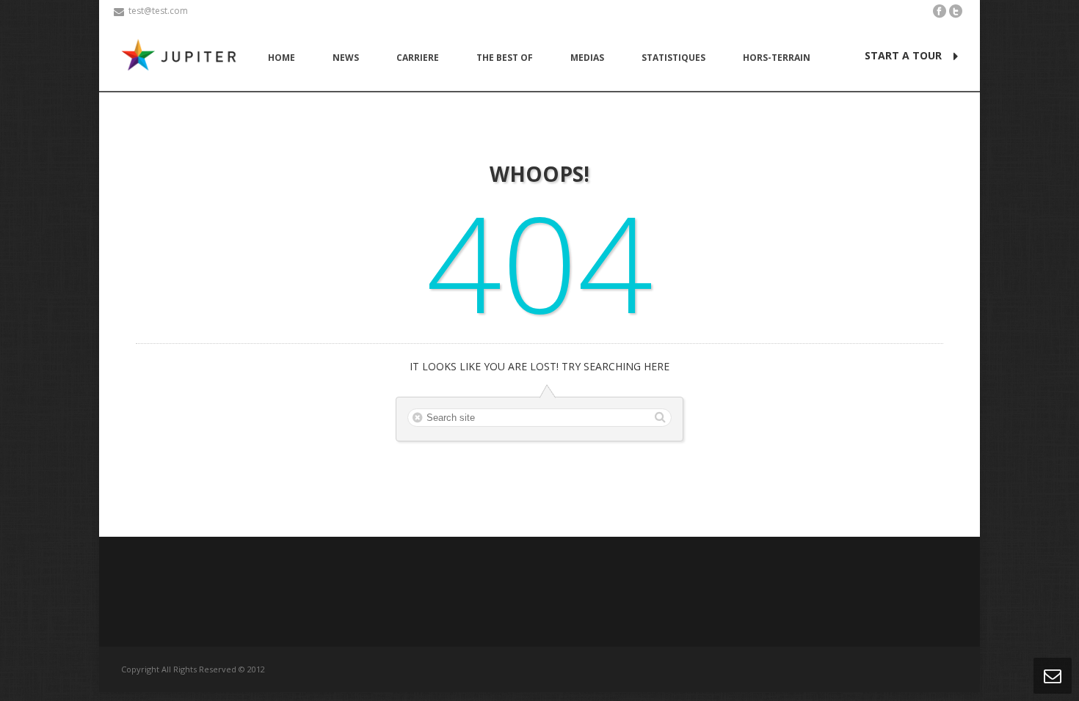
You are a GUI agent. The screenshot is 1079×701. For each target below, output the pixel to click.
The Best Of (504, 57)
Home (281, 57)
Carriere (417, 57)
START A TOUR (903, 55)
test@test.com (158, 10)
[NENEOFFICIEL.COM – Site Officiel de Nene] (182, 57)
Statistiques (673, 57)
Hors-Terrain (776, 57)
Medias (587, 57)
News (346, 57)
